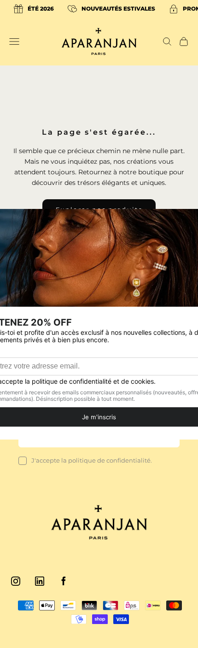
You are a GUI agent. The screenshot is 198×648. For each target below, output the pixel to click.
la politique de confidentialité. (106, 460)
